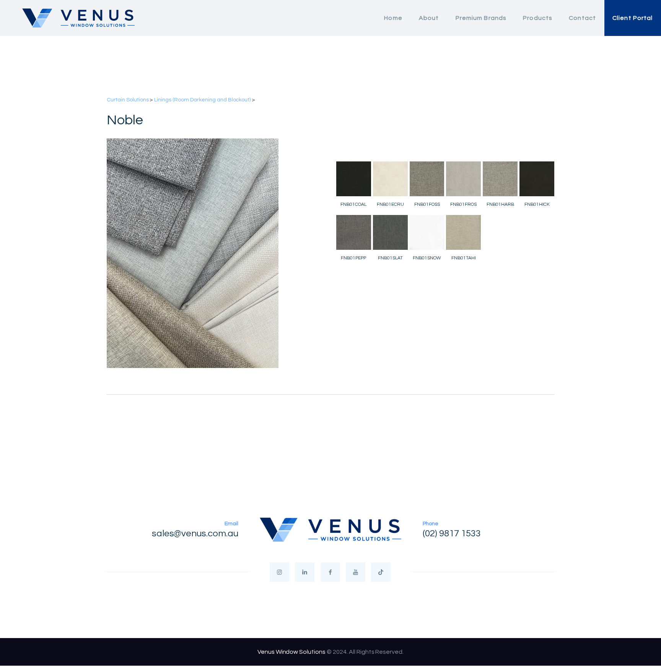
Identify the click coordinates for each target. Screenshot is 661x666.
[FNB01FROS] (463, 178)
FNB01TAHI (463, 258)
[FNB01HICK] (536, 178)
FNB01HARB (500, 204)
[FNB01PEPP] (353, 232)
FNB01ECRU (390, 204)
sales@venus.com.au (195, 533)
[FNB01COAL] (353, 178)
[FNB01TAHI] (463, 232)
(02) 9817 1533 (452, 533)
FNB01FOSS (427, 204)
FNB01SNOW (427, 258)
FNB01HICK (537, 204)
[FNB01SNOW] (427, 232)
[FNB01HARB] (500, 178)
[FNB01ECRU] (390, 178)
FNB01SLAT (390, 258)
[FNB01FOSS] (427, 178)
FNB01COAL (353, 204)
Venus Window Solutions (291, 652)
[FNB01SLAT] (390, 232)
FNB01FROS (463, 204)
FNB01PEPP (353, 258)
